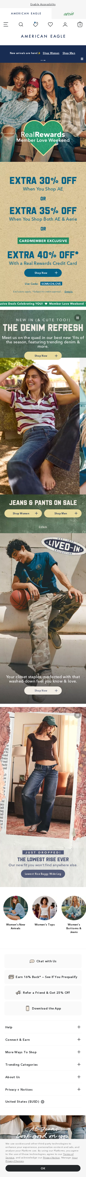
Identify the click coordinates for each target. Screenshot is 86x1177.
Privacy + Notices (19, 1089)
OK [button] (43, 1168)
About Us (12, 1077)
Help (8, 1027)
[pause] (77, 714)
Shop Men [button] (56, 54)
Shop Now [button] (41, 272)
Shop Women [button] (34, 54)
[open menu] (5, 24)
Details (75, 54)
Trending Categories (21, 1064)
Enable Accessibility (43, 4)
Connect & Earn (17, 1039)
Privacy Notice (51, 1157)
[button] (41, 60)
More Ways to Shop (21, 1052)
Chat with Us (46, 961)
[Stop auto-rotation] (82, 59)
